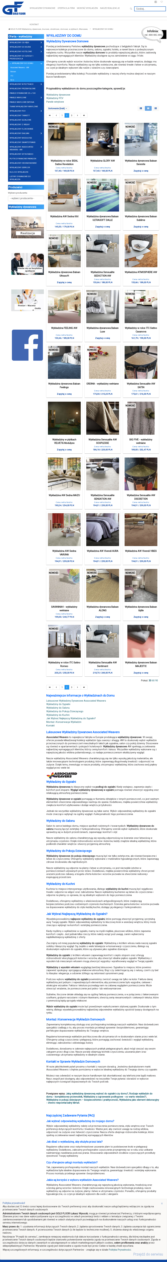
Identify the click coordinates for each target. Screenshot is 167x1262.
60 (153, 680)
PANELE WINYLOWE (18, 97)
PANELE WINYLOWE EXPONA (22, 102)
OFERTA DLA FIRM (66, 8)
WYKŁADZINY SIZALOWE (20, 120)
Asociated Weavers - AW (19, 67)
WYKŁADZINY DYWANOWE (42, 8)
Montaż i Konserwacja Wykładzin (63, 722)
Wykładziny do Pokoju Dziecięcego (64, 711)
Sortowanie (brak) (56, 108)
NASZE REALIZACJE (110, 8)
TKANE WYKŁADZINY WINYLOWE (24, 106)
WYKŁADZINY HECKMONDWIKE (23, 163)
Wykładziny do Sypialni (58, 704)
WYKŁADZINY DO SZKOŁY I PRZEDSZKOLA (21, 57)
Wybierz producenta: (18, 193)
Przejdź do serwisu (148, 1254)
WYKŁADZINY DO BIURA (20, 47)
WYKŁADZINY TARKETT (20, 115)
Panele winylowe (55, 101)
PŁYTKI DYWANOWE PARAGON (23, 158)
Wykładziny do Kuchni (57, 715)
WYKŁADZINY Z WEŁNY (20, 124)
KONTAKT (34, 24)
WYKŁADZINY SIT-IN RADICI (21, 154)
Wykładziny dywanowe (58, 94)
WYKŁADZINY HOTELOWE (21, 51)
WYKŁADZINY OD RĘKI (19, 42)
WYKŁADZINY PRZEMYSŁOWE (22, 88)
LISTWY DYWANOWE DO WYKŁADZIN (20, 177)
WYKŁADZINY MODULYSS (21, 138)
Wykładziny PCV (54, 98)
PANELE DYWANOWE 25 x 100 (23, 93)
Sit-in (12, 80)
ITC (11, 76)
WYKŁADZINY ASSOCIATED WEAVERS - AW (21, 148)
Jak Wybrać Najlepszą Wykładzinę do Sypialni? (71, 718)
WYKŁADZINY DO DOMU (22, 63)
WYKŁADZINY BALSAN (19, 133)
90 (156, 680)
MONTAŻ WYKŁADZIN (87, 8)
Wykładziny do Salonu (58, 707)
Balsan (13, 72)
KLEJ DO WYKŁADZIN (19, 172)
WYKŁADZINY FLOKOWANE (21, 129)
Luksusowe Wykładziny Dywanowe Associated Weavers (76, 700)
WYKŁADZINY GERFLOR (20, 167)
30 (150, 680)
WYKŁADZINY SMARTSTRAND (23, 142)
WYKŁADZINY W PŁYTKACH (21, 84)
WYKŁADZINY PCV (17, 111)
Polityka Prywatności (120, 1249)
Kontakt (50, 725)
